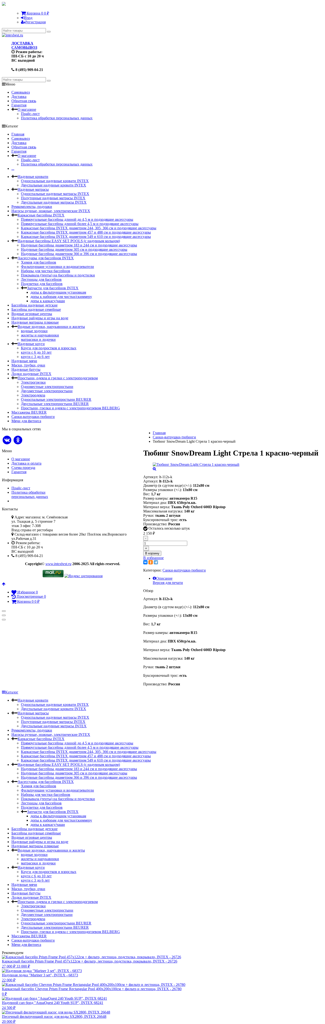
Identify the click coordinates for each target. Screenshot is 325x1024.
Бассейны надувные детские (34, 305)
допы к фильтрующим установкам (58, 292)
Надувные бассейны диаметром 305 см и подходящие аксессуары (74, 249)
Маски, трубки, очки (28, 365)
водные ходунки (34, 331)
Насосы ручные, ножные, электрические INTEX (50, 211)
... (12, 168)
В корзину (152, 553)
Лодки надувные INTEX (31, 374)
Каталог (11, 692)
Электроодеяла (33, 395)
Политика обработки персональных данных (57, 118)
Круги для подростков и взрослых (48, 348)
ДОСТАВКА (22, 43)
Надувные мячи (24, 361)
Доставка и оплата (26, 463)
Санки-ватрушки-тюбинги (33, 417)
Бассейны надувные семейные (36, 309)
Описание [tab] (164, 578)
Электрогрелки (33, 382)
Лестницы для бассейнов (41, 279)
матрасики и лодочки (38, 339)
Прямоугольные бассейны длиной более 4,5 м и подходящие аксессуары (79, 224)
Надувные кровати (33, 177)
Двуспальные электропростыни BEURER (55, 404)
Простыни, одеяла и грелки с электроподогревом (58, 378)
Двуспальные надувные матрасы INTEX (54, 202)
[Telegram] (156, 562)
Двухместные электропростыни (47, 391)
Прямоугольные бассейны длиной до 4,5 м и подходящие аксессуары (77, 219)
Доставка (18, 97)
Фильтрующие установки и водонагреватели (57, 267)
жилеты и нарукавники (40, 335)
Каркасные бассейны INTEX (41, 215)
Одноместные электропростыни (47, 387)
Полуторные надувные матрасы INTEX (53, 198)
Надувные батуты (25, 369)
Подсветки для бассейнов (42, 284)
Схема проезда (23, 468)
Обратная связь (23, 101)
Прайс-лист (30, 114)
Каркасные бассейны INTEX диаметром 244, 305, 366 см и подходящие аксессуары (88, 228)
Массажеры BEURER (29, 412)
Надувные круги (31, 344)
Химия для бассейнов (38, 262)
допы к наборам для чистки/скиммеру (61, 297)
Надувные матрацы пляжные (35, 322)
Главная (17, 134)
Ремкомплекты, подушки (31, 207)
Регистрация (35, 22)
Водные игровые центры (31, 314)
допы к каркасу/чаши (47, 301)
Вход (28, 18)
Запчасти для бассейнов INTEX (53, 288)
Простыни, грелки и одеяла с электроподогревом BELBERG (70, 408)
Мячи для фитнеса (26, 421)
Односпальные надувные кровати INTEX (55, 181)
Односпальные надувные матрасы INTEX (55, 194)
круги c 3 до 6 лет (35, 357)
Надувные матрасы (33, 189)
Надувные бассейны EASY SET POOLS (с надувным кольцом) (69, 241)
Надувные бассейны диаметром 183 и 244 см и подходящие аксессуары (79, 245)
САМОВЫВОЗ (24, 47)
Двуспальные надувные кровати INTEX (53, 185)
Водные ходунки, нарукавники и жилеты (51, 327)
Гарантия (18, 105)
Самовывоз (20, 92)
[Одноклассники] (150, 562)
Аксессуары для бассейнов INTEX (46, 258)
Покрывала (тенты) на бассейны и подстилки (58, 275)
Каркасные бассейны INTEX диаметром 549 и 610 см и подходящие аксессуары (86, 237)
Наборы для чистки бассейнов (45, 271)
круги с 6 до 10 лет (36, 352)
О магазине (27, 109)
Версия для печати (168, 583)
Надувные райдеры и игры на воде (39, 318)
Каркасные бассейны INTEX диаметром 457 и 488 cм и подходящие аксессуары (86, 232)
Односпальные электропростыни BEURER (56, 399)
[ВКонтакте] (145, 562)
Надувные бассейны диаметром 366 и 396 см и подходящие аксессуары (79, 254)
